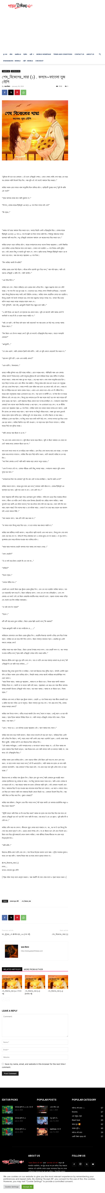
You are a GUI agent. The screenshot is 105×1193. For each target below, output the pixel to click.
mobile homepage (43, 54)
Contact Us (79, 54)
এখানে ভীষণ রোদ (54, 1107)
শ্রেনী (31, 54)
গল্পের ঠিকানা (7, 86)
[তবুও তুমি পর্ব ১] (42, 1120)
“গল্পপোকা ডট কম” (52, 1162)
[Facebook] (4, 92)
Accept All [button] (27, 1187)
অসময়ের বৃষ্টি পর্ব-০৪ (20, 1118)
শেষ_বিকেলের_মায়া (26, 901)
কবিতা (11, 54)
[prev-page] (3, 999)
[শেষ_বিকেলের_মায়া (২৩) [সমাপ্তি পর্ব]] (35, 982)
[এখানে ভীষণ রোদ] (42, 1109)
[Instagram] (80, 1164)
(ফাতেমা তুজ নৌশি (14, 901)
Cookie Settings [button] (12, 1187)
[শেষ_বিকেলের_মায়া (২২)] (58, 982)
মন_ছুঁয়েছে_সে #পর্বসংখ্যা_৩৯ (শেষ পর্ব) (16, 934)
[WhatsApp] (23, 92)
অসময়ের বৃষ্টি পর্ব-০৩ (20, 1129)
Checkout (39, 61)
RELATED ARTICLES (12, 969)
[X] (11, 92)
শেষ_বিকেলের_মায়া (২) (60, 934)
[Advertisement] (71, 6)
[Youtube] (93, 1164)
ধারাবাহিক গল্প (18, 54)
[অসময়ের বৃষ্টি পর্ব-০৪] (7, 1120)
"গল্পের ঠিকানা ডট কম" (35, 1162)
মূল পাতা (5, 54)
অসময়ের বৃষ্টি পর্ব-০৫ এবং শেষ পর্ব (24, 1107)
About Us (90, 54)
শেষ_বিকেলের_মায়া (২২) (55, 991)
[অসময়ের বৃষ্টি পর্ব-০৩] (7, 1131)
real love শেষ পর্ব (55, 1129)
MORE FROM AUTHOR (33, 969)
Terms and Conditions (62, 54)
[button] (100, 54)
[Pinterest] (17, 92)
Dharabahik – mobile (12, 61)
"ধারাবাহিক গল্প (6, 71)
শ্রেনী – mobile (28, 61)
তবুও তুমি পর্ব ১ (54, 1118)
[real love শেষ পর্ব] (42, 1131)
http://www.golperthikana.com (32, 951)
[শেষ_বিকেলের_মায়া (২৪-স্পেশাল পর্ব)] (12, 982)
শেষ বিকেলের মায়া (16, 71)
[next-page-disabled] (8, 999)
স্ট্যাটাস (25, 54)
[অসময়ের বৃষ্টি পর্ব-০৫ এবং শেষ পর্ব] (7, 1109)
